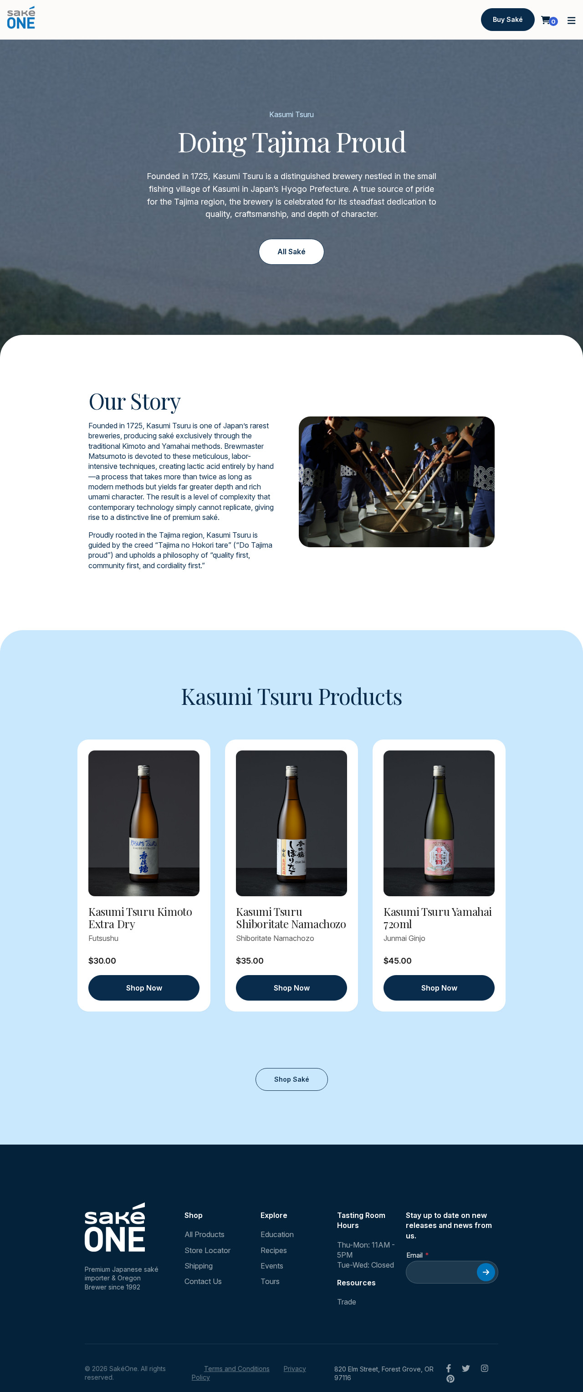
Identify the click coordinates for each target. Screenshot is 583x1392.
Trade (346, 1301)
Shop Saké (291, 1079)
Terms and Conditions (237, 1368)
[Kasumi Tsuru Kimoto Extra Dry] (143, 823)
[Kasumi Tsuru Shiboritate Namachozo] (291, 823)
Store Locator (207, 1250)
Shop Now (144, 987)
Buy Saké (508, 19)
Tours (270, 1281)
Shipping (198, 1265)
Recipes (274, 1250)
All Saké (291, 251)
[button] (572, 20)
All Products (204, 1234)
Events (272, 1265)
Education (277, 1234)
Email (414, 1255)
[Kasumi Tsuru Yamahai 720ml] (439, 823)
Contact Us (203, 1281)
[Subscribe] (486, 1272)
